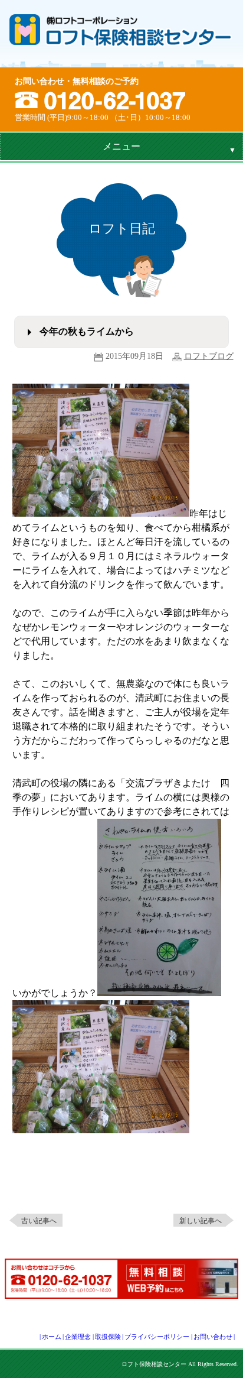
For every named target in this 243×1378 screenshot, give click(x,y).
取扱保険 (108, 1336)
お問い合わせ (212, 1336)
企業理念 (78, 1336)
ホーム (51, 1336)
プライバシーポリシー (156, 1336)
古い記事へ (39, 1221)
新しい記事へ (200, 1221)
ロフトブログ (209, 356)
